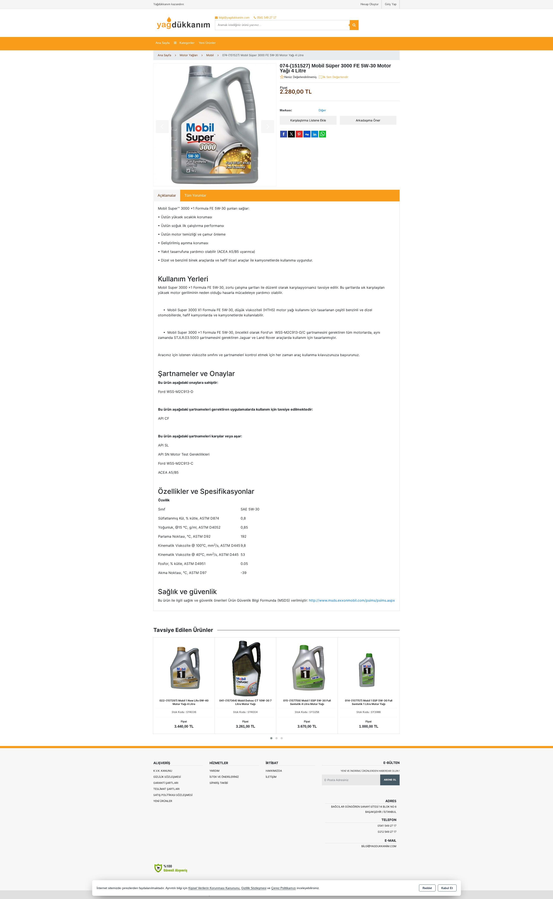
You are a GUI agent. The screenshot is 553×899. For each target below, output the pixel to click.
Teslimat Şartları (166, 789)
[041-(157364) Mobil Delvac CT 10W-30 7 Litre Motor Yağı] (193, 668)
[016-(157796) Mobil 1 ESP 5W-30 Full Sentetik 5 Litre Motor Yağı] (378, 668)
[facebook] (283, 134)
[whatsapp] (322, 134)
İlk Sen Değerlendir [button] (335, 77)
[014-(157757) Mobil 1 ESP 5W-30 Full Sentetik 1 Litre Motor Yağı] (317, 668)
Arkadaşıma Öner (368, 120)
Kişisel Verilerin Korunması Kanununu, (214, 888)
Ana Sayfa (163, 43)
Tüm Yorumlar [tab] (195, 195)
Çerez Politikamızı (283, 888)
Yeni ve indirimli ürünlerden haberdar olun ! (370, 770)
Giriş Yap (390, 4)
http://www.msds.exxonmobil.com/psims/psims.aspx (352, 600)
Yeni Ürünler (162, 801)
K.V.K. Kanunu (162, 770)
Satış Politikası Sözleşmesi (172, 795)
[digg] (307, 134)
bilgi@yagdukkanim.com (378, 846)
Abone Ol (390, 779)
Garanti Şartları (165, 782)
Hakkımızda (274, 770)
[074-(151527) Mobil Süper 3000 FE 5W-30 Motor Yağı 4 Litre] (215, 125)
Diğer (322, 110)
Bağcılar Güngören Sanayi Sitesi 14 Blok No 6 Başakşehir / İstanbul (363, 809)
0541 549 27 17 (387, 825)
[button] (271, 738)
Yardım (214, 770)
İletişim (271, 776)
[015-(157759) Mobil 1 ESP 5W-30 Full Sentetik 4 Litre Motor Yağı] (255, 668)
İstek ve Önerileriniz (224, 776)
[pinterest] (299, 134)
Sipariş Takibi (219, 782)
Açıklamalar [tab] (167, 195)
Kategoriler (186, 43)
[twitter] (291, 134)
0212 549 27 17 (387, 831)
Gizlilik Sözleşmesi (167, 776)
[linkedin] (314, 134)
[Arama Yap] (354, 25)
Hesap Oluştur (369, 4)
